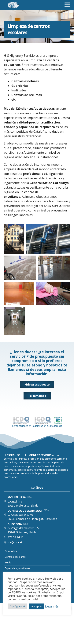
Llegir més (52, 606)
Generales (11, 551)
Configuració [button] (17, 606)
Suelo (8, 562)
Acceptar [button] (36, 606)
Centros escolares (15, 556)
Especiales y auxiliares (17, 568)
